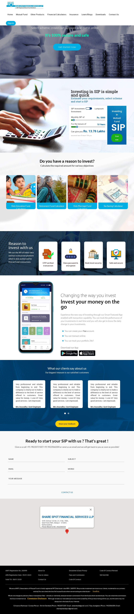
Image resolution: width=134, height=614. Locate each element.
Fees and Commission (77, 575)
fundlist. (96, 591)
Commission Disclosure (36, 599)
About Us (41, 570)
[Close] (91, 509)
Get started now (67, 47)
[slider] (88, 120)
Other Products (37, 14)
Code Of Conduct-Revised (109, 570)
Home (10, 14)
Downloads (101, 14)
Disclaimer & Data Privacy (78, 570)
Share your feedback (67, 424)
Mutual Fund (21, 14)
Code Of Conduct (75, 579)
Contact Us (114, 14)
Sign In (11, 23)
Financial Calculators (56, 14)
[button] (67, 531)
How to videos (43, 575)
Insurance (73, 14)
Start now (117, 138)
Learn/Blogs (87, 14)
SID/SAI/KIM (104, 575)
